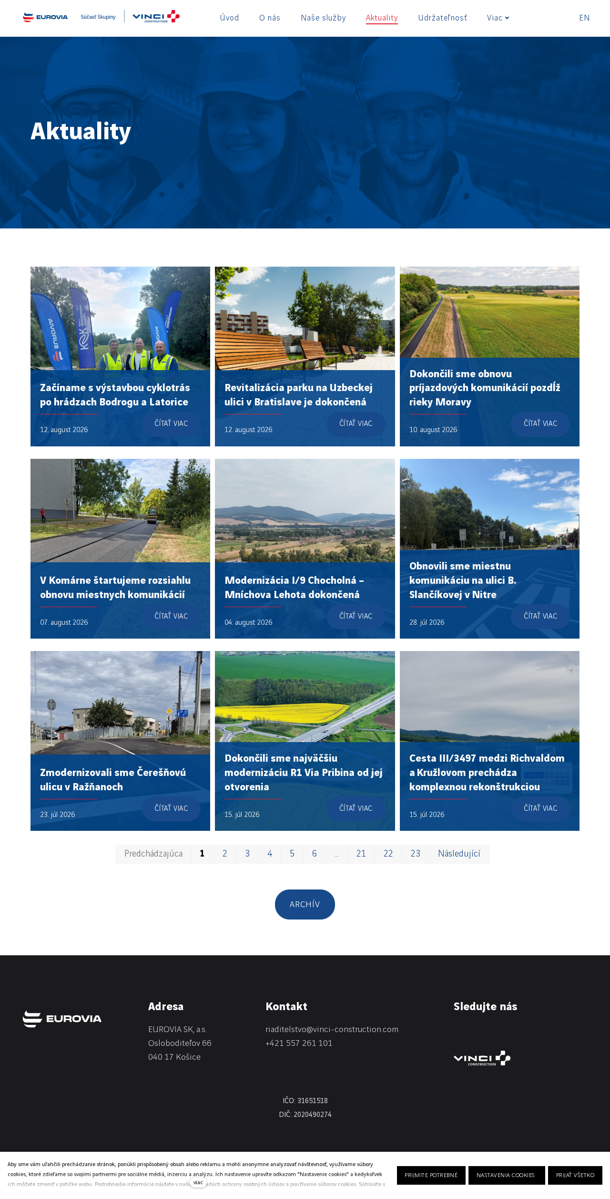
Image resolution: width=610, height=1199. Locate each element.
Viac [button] (494, 18)
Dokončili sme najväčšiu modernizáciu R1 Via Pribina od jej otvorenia (303, 773)
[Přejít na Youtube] (533, 1031)
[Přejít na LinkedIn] (458, 1031)
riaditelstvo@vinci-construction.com (331, 1029)
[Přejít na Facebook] (483, 1031)
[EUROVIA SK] (45, 17)
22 (388, 854)
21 (361, 854)
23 (415, 854)
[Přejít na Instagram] (508, 1031)
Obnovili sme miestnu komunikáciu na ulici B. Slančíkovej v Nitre (462, 580)
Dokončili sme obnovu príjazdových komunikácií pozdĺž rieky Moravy (484, 388)
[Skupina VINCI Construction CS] (130, 19)
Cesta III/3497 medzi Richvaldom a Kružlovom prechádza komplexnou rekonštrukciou (487, 773)
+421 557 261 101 (299, 1043)
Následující (459, 854)
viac (198, 1182)
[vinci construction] (482, 1058)
